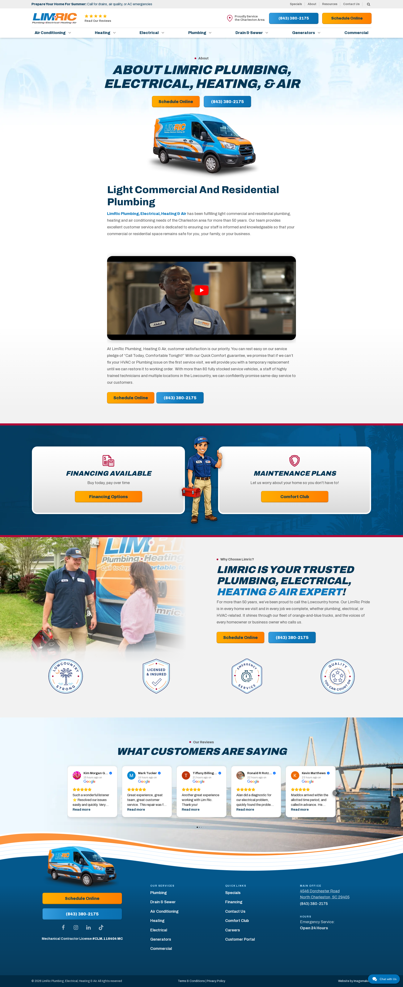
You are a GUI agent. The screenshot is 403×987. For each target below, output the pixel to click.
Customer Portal (240, 939)
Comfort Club (294, 496)
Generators (303, 33)
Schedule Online (130, 397)
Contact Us (351, 4)
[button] (67, 793)
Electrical (149, 33)
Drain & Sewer (249, 33)
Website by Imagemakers (355, 981)
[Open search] (369, 4)
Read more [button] (81, 809)
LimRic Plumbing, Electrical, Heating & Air (146, 214)
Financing (233, 902)
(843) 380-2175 (180, 397)
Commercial (356, 33)
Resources (329, 4)
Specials (296, 4)
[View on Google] (77, 775)
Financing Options (108, 496)
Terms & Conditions (191, 981)
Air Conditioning (50, 33)
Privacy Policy (216, 981)
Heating (102, 33)
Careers (232, 930)
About (312, 4)
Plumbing (197, 33)
